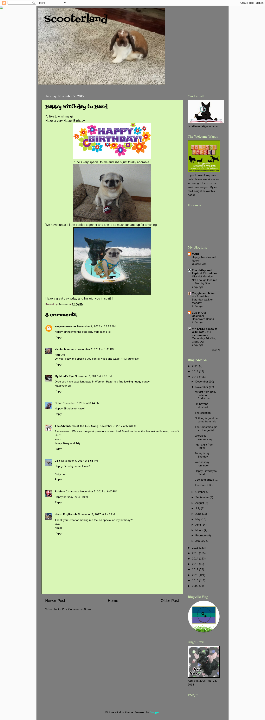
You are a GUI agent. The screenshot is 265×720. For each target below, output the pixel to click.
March (199, 530)
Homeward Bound (203, 319)
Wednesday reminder (202, 463)
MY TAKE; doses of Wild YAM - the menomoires (204, 332)
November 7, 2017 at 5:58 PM (79, 460)
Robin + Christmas (67, 491)
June (198, 513)
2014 (195, 558)
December (202, 381)
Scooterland (76, 19)
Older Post (170, 600)
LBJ (57, 460)
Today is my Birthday (202, 455)
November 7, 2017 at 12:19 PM (96, 326)
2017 (195, 376)
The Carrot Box (204, 485)
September (202, 497)
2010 (195, 580)
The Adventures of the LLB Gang (76, 425)
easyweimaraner (65, 326)
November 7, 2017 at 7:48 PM (96, 514)
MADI (195, 254)
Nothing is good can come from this (207, 420)
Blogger (154, 712)
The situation (203, 412)
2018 (195, 371)
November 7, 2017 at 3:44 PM (81, 403)
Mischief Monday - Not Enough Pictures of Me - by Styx (204, 280)
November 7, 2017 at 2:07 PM (93, 376)
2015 (195, 553)
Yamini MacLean (65, 349)
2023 (195, 366)
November (202, 386)
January (200, 540)
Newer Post (55, 600)
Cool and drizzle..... (206, 479)
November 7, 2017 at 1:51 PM (95, 349)
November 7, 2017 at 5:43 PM (118, 425)
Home (113, 600)
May (198, 519)
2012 (195, 569)
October (200, 491)
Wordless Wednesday (203, 437)
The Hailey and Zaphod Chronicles (204, 272)
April (198, 524)
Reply (58, 337)
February (201, 535)
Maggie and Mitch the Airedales (204, 295)
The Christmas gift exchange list (206, 428)
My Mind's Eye (64, 376)
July (198, 508)
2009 (195, 585)
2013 (195, 563)
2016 (195, 547)
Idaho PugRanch (66, 514)
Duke (58, 403)
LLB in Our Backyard (199, 314)
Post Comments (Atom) (76, 609)
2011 (195, 575)
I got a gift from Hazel (204, 446)
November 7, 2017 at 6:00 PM (98, 491)
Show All (216, 350)
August (200, 502)
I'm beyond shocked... (202, 405)
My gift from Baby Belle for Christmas (205, 395)
